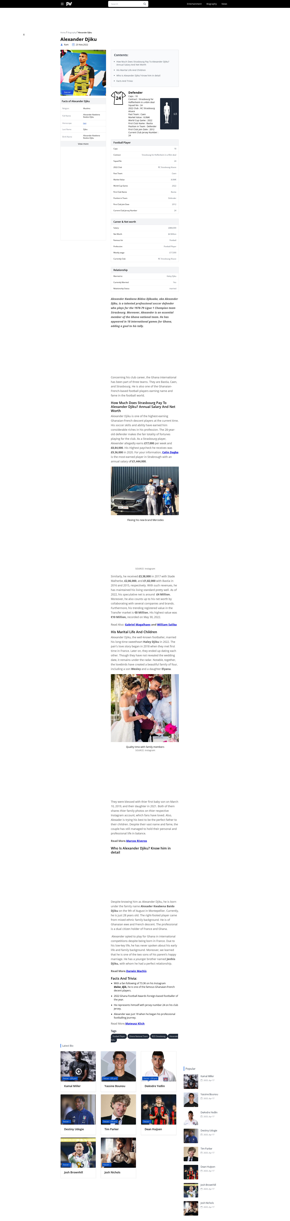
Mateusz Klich (135, 1023)
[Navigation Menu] (62, 4)
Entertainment (194, 3)
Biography (211, 3)
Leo (84, 123)
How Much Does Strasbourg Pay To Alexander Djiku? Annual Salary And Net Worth (142, 63)
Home (63, 32)
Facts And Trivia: (124, 80)
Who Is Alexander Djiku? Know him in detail (138, 75)
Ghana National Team (138, 1036)
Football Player (119, 1036)
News (224, 3)
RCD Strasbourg (159, 1036)
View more (83, 143)
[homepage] (69, 4)
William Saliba (167, 624)
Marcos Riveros (136, 841)
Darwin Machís (136, 971)
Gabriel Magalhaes (137, 624)
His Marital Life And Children (131, 70)
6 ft (175, 113)
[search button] (144, 4)
